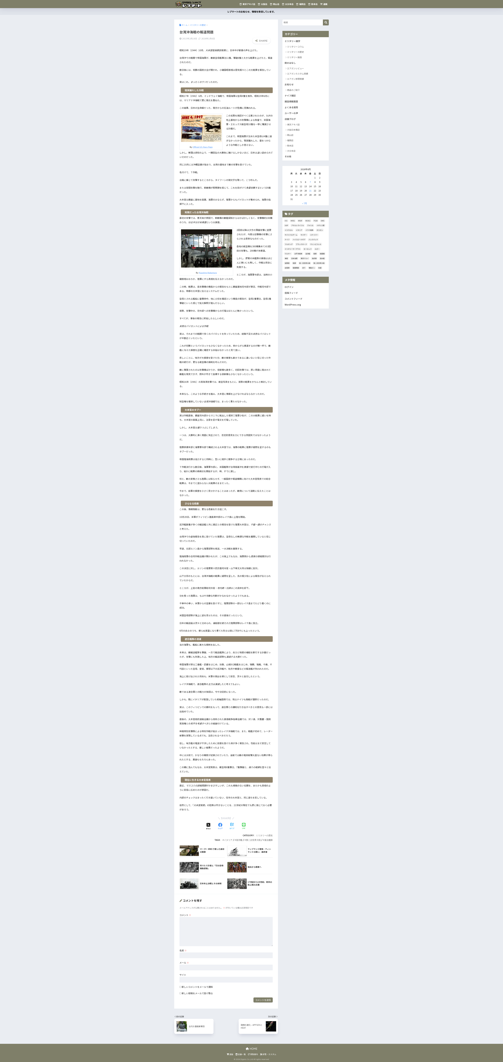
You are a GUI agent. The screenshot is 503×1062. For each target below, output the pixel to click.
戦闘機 (322, 254)
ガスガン (320, 230)
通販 (325, 4)
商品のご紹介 (293, 89)
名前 (183, 950)
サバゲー (304, 235)
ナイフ (287, 239)
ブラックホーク (301, 244)
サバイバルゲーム (291, 235)
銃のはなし (290, 62)
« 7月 (304, 203)
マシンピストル (315, 244)
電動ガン (312, 268)
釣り (303, 268)
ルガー (317, 249)
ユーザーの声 (291, 113)
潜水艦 (322, 258)
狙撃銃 (287, 263)
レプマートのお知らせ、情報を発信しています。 (251, 11)
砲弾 (294, 263)
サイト (182, 974)
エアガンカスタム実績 (297, 73)
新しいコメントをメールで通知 (197, 986)
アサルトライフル (297, 225)
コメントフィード (293, 298)
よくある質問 (291, 107)
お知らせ (289, 84)
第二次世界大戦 (253, 840)
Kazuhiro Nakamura (208, 272)
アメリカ (310, 225)
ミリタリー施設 (294, 57)
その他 (288, 156)
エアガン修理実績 (295, 78)
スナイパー (314, 235)
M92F (300, 221)
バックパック (313, 239)
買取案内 (254, 1054)
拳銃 (286, 258)
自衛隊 (287, 268)
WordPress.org (293, 304)
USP (286, 225)
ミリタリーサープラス (292, 249)
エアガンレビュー (295, 68)
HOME (253, 1048)
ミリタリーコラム (295, 46)
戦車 (315, 254)
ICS (286, 221)
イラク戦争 (309, 230)
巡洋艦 (239, 840)
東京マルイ (305, 258)
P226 (316, 221)
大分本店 (289, 4)
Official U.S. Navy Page (203, 147)
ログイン (289, 287)
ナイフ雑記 (290, 95)
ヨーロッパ (307, 249)
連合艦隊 (268, 840)
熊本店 (314, 4)
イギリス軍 (320, 225)
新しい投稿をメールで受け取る (197, 993)
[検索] (326, 22)
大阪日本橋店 (293, 129)
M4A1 (293, 221)
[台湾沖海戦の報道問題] (201, 128)
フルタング (289, 244)
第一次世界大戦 (304, 263)
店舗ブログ (290, 119)
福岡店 (302, 4)
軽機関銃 (296, 268)
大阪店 (263, 4)
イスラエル (289, 230)
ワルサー (288, 254)
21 (310, 190)
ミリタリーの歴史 (264, 835)
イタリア (228, 840)
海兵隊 (314, 258)
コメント (185, 915)
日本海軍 (294, 258)
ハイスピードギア (299, 239)
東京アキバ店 (248, 4)
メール (184, 962)
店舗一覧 (241, 1054)
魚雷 (319, 268)
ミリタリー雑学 (292, 41)
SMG (322, 221)
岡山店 (275, 4)
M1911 (307, 221)
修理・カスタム (269, 1054)
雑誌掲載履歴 (291, 101)
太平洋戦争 (298, 254)
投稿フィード (291, 292)
